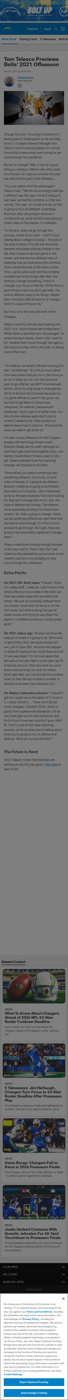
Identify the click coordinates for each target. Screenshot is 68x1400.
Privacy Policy (30, 1319)
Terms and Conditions (39, 1311)
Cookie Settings (13, 1374)
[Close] (63, 1298)
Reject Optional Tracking (34, 1382)
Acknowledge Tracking (34, 1392)
